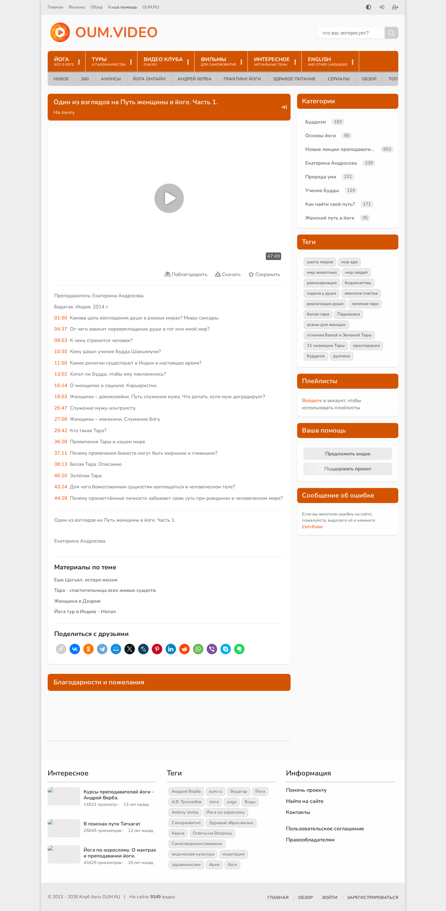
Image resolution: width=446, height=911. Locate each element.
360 (85, 79)
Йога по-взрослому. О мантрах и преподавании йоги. (120, 853)
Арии (214, 865)
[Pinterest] (157, 649)
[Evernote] (239, 649)
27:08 (60, 419)
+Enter (312, 527)
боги (232, 865)
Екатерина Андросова (331, 163)
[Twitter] (129, 649)
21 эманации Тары (326, 346)
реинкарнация (322, 283)
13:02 (60, 374)
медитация (233, 854)
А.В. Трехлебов (186, 802)
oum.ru (215, 791)
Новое (61, 79)
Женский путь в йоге (329, 218)
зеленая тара (365, 304)
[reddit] (184, 649)
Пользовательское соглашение (325, 828)
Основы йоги (320, 135)
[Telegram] (102, 649)
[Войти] (381, 8)
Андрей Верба (195, 79)
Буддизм (315, 122)
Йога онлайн (149, 79)
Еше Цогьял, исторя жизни (86, 580)
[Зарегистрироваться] (395, 8)
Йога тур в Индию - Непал (85, 611)
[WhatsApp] (198, 649)
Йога (260, 791)
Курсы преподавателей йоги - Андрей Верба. (119, 795)
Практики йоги (242, 79)
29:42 (60, 430)
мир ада (349, 262)
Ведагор (238, 791)
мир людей (356, 272)
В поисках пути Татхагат (112, 824)
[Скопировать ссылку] (61, 649)
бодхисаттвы (358, 283)
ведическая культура (193, 854)
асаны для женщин (326, 325)
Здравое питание (294, 79)
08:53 (60, 340)
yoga (231, 802)
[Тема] (368, 8)
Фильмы (77, 7)
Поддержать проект (347, 468)
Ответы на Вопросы (212, 833)
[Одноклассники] (88, 649)
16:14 (60, 385)
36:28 (60, 441)
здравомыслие (186, 865)
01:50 (60, 318)
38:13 (60, 464)
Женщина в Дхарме (77, 601)
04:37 (60, 329)
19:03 (60, 396)
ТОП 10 (396, 79)
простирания (366, 346)
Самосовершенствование (197, 844)
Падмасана (348, 314)
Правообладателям (310, 839)
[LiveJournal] (143, 649)
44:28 (60, 498)
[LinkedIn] (171, 649)
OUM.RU (150, 7)
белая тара (318, 314)
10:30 (60, 351)
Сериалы (339, 79)
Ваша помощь (122, 7)
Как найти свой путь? (330, 204)
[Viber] (212, 649)
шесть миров (320, 262)
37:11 (60, 453)
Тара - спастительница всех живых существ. (105, 590)
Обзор (96, 7)
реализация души (325, 304)
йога (214, 802)
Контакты (298, 812)
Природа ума (320, 176)
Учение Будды (322, 190)
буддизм (316, 356)
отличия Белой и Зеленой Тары (339, 335)
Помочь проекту (306, 790)
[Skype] (225, 649)
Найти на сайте (305, 801)
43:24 (60, 486)
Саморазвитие (186, 823)
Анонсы (111, 79)
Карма (178, 833)
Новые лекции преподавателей (341, 149)
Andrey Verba (185, 812)
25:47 (60, 408)
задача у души (321, 293)
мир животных (322, 272)
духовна (341, 356)
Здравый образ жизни (231, 823)
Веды (250, 802)
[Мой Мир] (116, 649)
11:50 (60, 363)
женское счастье (361, 293)
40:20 (60, 475)
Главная (55, 7)
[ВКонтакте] (75, 649)
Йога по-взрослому (225, 812)
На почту (64, 112)
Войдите (312, 400)
